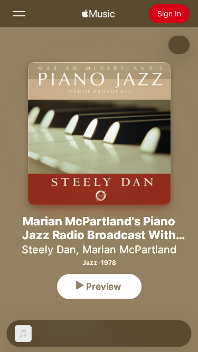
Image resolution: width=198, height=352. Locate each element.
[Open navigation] (19, 13)
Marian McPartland (129, 249)
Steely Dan (49, 249)
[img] (98, 13)
